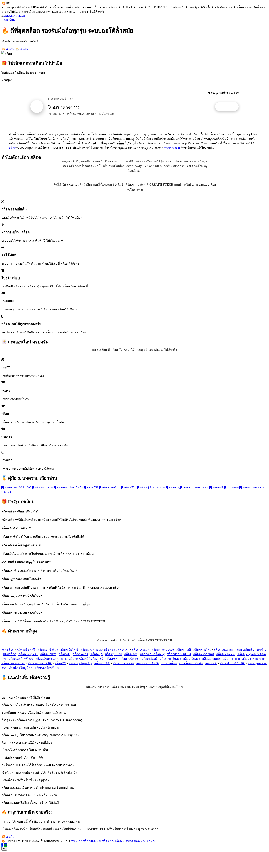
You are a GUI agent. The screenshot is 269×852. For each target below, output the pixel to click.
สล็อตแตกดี (183, 649)
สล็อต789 (92, 487)
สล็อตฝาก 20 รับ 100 (232, 663)
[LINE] (5, 845)
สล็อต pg (174, 487)
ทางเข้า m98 (172, 147)
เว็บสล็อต (232, 487)
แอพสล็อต (9, 654)
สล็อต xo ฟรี (80, 654)
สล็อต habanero (225, 654)
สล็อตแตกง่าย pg (91, 649)
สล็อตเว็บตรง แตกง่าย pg (51, 658)
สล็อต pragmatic (28, 654)
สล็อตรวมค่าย (43, 487)
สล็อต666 (111, 658)
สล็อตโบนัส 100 (129, 658)
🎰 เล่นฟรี (21, 48)
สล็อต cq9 (96, 654)
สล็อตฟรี (217, 487)
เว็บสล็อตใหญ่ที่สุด (20, 667)
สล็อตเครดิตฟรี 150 (47, 667)
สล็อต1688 (130, 654)
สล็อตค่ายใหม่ (202, 649)
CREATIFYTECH (14, 15)
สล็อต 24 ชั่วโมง (47, 649)
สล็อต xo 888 (102, 663)
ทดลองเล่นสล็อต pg (152, 654)
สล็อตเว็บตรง (191, 658)
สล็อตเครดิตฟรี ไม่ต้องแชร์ (86, 658)
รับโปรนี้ (228, 106)
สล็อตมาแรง (48, 654)
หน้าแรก (76, 841)
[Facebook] (2, 845)
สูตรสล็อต (7, 649)
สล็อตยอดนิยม (110, 487)
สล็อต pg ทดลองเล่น (116, 649)
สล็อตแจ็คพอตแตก (13, 663)
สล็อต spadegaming (80, 663)
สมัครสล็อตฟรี (25, 649)
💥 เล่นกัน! (8, 48)
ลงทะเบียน (8, 19)
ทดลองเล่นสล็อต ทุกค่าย (250, 649)
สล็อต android (231, 658)
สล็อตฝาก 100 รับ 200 (17, 487)
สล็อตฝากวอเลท (203, 654)
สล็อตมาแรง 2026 (162, 649)
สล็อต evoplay (140, 649)
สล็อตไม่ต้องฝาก (123, 663)
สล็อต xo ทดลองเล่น (195, 487)
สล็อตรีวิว (129, 487)
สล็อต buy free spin (253, 658)
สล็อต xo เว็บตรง (170, 658)
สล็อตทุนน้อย (113, 654)
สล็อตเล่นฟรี (149, 658)
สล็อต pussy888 (223, 649)
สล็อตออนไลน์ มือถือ (69, 487)
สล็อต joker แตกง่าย (152, 487)
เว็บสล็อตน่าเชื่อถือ (191, 663)
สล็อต (12, 147)
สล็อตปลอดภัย (211, 658)
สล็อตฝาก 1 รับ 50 (147, 663)
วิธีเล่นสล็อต (169, 663)
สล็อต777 (60, 663)
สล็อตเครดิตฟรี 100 (40, 663)
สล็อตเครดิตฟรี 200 (21, 658)
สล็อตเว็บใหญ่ (69, 649)
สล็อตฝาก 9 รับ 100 (179, 654)
